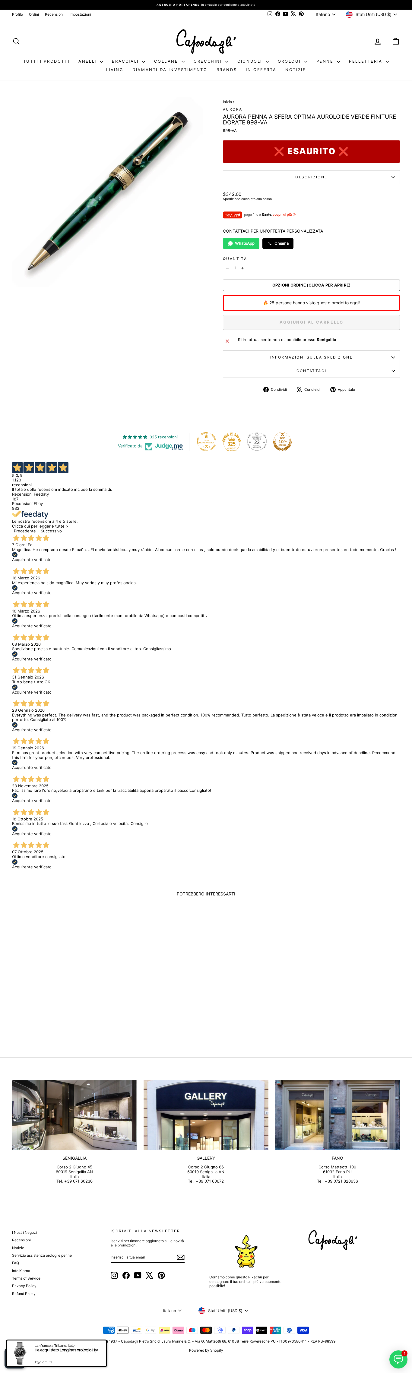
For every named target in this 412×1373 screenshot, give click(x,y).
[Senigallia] (74, 1115)
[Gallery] (206, 1115)
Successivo (51, 530)
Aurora (232, 109)
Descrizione (311, 177)
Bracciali (126, 61)
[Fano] (337, 1115)
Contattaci (311, 370)
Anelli (88, 61)
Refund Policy (24, 1293)
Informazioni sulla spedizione (311, 357)
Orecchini (209, 61)
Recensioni (54, 14)
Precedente (25, 530)
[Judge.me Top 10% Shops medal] (282, 441)
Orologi (290, 61)
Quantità (235, 259)
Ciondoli (250, 61)
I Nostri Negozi (24, 1232)
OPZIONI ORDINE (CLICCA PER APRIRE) (311, 285)
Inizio (227, 101)
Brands (227, 69)
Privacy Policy (24, 1286)
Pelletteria (366, 61)
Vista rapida (58, 997)
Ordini (34, 14)
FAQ (15, 1263)
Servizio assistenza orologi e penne (42, 1255)
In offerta (261, 69)
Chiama (281, 243)
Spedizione (231, 199)
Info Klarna (21, 1270)
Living (115, 69)
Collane (167, 61)
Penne (326, 61)
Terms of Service (26, 1278)
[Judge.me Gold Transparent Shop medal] (206, 441)
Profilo (17, 14)
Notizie (295, 69)
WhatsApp (245, 243)
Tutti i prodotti (46, 61)
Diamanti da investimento (169, 69)
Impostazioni (80, 14)
